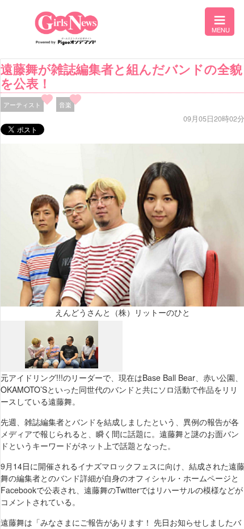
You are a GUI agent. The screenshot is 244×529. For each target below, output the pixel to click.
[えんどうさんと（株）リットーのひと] (62, 365)
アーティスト (22, 104)
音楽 (65, 104)
